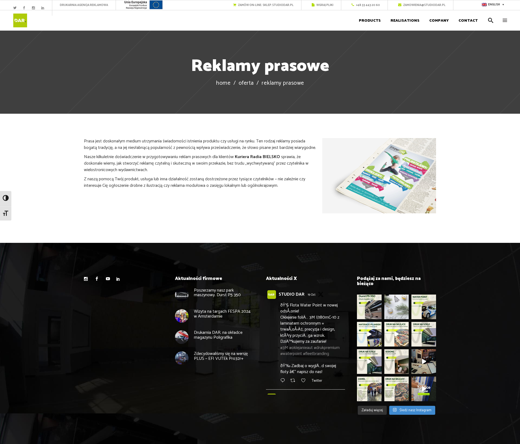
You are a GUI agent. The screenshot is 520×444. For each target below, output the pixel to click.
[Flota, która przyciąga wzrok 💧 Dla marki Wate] (423, 307)
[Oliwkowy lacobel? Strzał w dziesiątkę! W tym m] (423, 334)
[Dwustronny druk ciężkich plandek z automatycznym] (369, 307)
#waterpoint (291, 353)
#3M (284, 347)
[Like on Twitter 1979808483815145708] (305, 381)
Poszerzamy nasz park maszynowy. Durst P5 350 (217, 293)
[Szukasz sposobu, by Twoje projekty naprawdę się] (396, 334)
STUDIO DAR (291, 294)
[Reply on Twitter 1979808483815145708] (284, 381)
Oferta (246, 83)
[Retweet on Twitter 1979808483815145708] (294, 381)
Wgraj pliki (324, 5)
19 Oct (312, 294)
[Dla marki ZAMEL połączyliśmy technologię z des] (423, 361)
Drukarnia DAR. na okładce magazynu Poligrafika (218, 335)
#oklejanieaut (301, 347)
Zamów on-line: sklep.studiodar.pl (266, 5)
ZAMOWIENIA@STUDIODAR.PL (424, 5)
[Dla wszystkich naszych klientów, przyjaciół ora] (396, 307)
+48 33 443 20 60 (367, 5)
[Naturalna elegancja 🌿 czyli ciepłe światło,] (396, 361)
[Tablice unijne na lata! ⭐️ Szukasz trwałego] (423, 389)
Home (223, 83)
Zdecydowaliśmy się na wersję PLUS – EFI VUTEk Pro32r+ (221, 356)
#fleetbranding (316, 353)
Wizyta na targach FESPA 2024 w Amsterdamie (222, 314)
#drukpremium (327, 347)
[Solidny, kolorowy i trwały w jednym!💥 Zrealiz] (369, 334)
